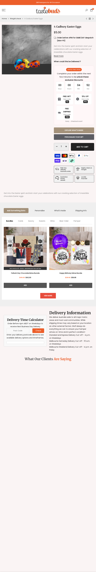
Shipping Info (81, 210)
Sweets (42, 221)
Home (4, 18)
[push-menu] (4, 10)
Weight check (15, 18)
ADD (25, 285)
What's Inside (60, 210)
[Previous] (3, 255)
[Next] (92, 255)
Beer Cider (64, 221)
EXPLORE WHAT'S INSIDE (74, 130)
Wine (52, 221)
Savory (31, 221)
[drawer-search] (86, 10)
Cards (20, 221)
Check (38, 330)
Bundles (9, 221)
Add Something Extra (16, 210)
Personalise (40, 210)
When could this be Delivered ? (67, 61)
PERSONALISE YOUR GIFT (74, 137)
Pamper (77, 221)
